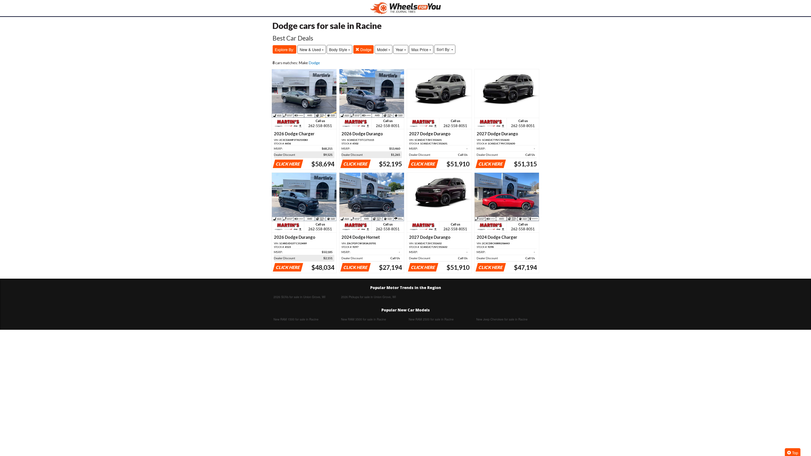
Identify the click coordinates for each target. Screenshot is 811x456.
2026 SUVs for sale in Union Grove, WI (299, 297)
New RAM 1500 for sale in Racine (296, 319)
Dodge (365, 49)
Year (400, 49)
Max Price (420, 49)
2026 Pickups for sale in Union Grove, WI (368, 297)
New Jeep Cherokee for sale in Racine (502, 319)
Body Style (338, 49)
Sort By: (444, 49)
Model (382, 49)
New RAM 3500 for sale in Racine (363, 319)
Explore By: (284, 49)
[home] (405, 8)
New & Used (311, 49)
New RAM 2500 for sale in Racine (431, 319)
